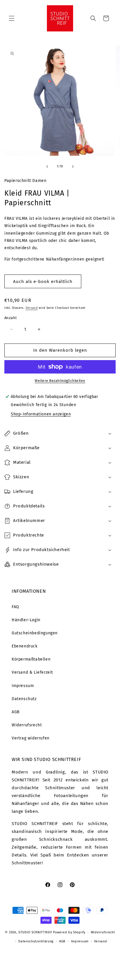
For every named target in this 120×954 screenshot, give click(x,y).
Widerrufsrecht (27, 725)
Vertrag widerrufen (31, 738)
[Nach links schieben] (47, 166)
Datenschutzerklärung (36, 941)
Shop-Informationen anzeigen (41, 414)
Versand (32, 308)
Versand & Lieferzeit (32, 672)
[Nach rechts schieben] (72, 166)
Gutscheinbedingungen (35, 633)
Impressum (23, 685)
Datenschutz (24, 698)
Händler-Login (26, 619)
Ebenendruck (25, 646)
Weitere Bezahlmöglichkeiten (60, 381)
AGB (16, 711)
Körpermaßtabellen (31, 659)
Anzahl (10, 318)
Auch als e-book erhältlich (43, 281)
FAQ (15, 606)
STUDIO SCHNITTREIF (35, 932)
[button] (11, 18)
